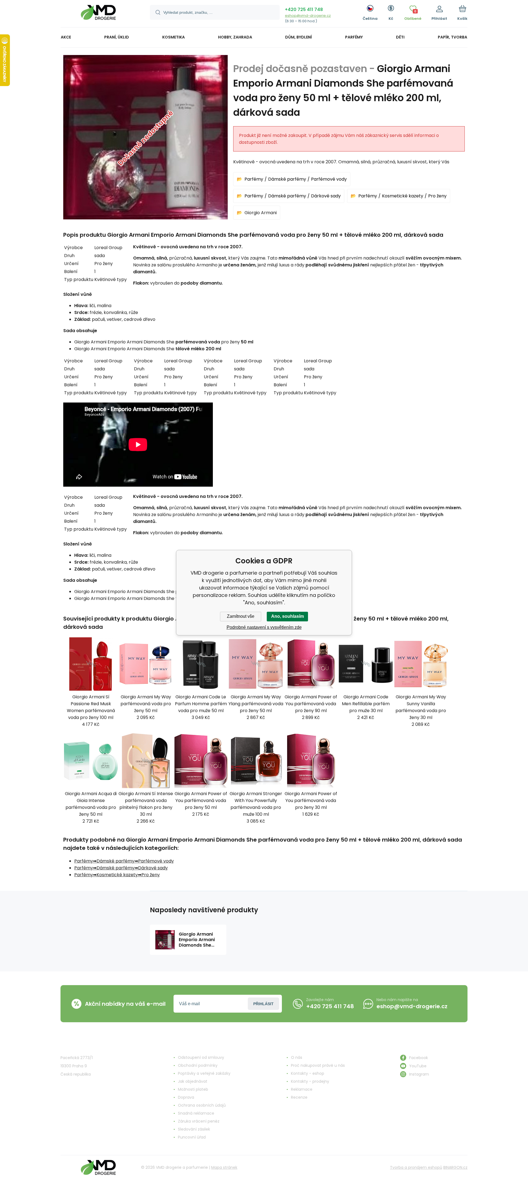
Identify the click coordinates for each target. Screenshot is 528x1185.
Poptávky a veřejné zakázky (204, 1073)
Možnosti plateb (193, 1089)
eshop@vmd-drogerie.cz (308, 15)
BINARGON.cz (455, 1167)
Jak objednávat (192, 1081)
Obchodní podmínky (198, 1065)
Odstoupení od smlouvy (201, 1057)
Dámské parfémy (287, 179)
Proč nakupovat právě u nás (318, 1065)
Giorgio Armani (260, 213)
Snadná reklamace (196, 1113)
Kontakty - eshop (307, 1073)
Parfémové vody (329, 179)
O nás (296, 1057)
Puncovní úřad (192, 1137)
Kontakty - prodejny (310, 1081)
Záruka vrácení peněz (198, 1121)
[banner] (98, 14)
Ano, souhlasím (287, 616)
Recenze (299, 1097)
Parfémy (253, 179)
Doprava (186, 1097)
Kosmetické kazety (402, 196)
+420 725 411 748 (304, 9)
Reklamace (301, 1089)
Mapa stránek (224, 1167)
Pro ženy (437, 196)
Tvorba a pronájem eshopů (416, 1167)
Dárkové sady (326, 196)
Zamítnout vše (240, 616)
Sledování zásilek (194, 1129)
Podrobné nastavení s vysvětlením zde (264, 627)
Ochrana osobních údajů (202, 1105)
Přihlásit (263, 1004)
